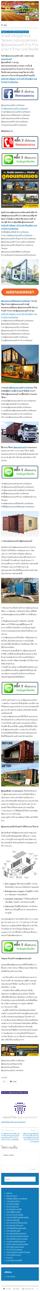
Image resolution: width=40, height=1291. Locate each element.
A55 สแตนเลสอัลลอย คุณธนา (16, 1233)
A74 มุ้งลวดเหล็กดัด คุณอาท (15, 1241)
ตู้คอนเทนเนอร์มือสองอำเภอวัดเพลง (15, 301)
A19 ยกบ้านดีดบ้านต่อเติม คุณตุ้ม (17, 1217)
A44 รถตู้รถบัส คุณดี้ (13, 1231)
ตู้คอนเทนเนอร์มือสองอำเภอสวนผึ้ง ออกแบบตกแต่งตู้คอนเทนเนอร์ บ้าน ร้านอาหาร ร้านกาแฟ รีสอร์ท (31, 1136)
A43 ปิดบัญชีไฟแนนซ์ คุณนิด (16, 1228)
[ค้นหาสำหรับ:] (20, 1179)
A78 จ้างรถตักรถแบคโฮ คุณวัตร (17, 1244)
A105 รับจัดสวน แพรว (13, 1255)
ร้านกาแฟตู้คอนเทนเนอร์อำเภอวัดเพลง (16, 235)
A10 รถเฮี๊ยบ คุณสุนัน (13, 1212)
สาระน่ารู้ (9, 1258)
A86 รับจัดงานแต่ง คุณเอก (15, 1247)
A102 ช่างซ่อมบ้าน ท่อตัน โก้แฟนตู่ (18, 1252)
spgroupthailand (21, 32)
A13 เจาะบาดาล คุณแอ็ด (14, 1215)
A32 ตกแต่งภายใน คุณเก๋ (14, 1225)
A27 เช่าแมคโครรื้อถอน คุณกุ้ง (16, 1223)
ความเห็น (32, 1169)
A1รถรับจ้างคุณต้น (12, 1204)
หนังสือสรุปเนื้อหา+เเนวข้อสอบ (16, 1198)
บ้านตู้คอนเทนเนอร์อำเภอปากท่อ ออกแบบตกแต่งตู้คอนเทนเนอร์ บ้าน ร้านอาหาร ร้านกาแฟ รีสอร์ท (10, 1135)
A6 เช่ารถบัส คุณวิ (12, 1206)
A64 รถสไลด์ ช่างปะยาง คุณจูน (16, 1239)
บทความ (9, 1193)
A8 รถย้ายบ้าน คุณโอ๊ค (14, 1209)
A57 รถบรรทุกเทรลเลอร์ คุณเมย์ (17, 1236)
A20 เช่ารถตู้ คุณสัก (13, 1220)
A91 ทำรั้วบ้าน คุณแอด (14, 1249)
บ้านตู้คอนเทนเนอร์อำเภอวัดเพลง (14, 108)
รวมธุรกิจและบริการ (13, 1201)
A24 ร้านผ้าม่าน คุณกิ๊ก (14, 1260)
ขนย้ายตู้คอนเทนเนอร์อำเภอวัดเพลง (18, 387)
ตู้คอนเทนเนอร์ (20, 447)
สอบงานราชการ (11, 1196)
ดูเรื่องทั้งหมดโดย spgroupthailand (13, 1122)
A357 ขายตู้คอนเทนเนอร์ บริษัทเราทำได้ (15, 1093)
